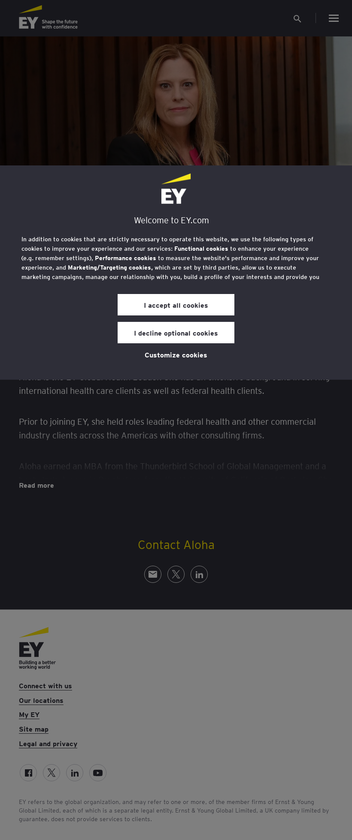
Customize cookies (176, 354)
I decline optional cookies (176, 332)
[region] (176, 272)
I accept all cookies (176, 304)
